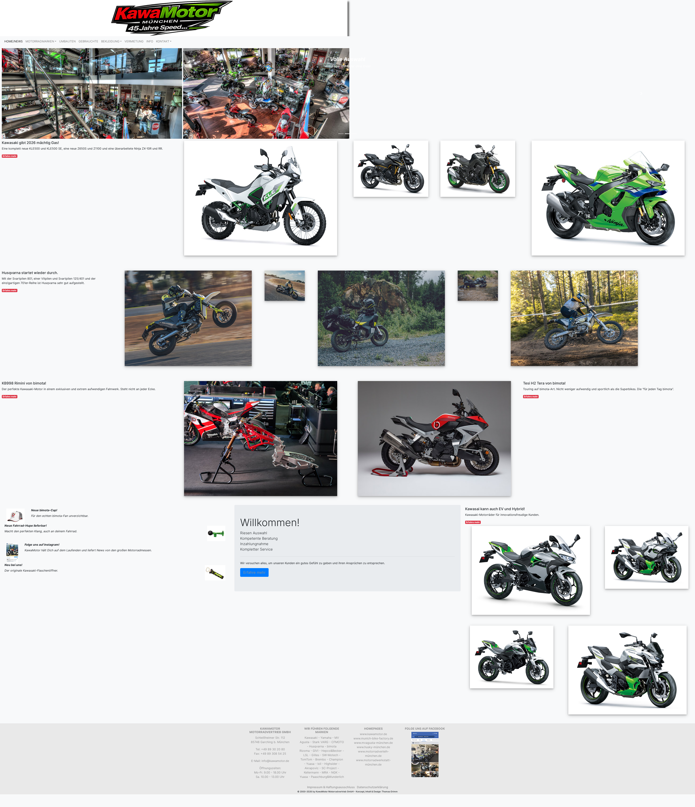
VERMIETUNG (134, 41)
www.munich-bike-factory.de (373, 652)
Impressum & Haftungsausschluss (331, 701)
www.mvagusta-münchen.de (373, 656)
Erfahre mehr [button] (254, 486)
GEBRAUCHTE (88, 41)
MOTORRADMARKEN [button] (40, 41)
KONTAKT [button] (162, 41)
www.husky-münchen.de (373, 661)
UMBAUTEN (67, 41)
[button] (54, 50)
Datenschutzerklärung (372, 701)
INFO (149, 41)
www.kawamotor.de (373, 648)
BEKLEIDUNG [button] (110, 41)
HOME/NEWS (14, 41)
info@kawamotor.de (275, 674)
